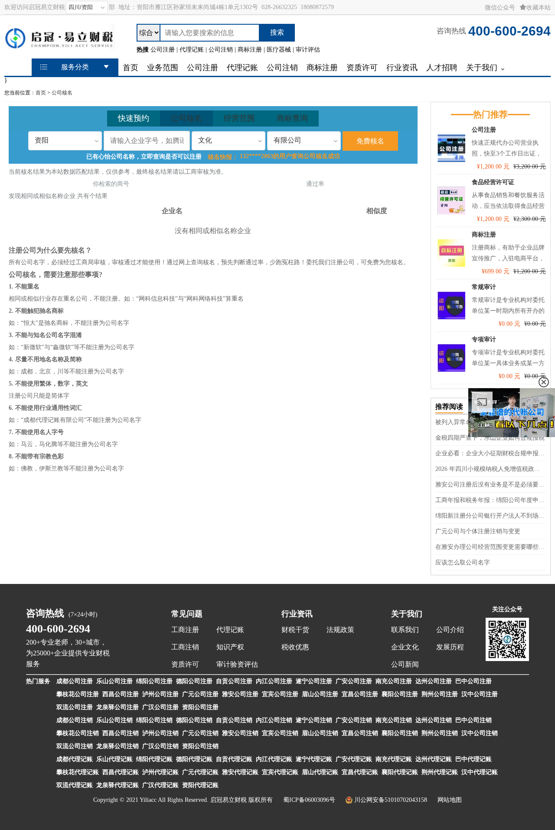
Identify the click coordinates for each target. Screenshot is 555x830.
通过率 (315, 184)
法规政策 (340, 629)
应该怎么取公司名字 (462, 562)
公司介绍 (450, 629)
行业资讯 (297, 614)
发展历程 (450, 647)
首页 (41, 93)
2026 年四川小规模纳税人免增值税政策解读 (490, 469)
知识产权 (230, 647)
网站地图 (449, 800)
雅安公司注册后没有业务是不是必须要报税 (490, 484)
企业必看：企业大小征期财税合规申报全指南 (490, 453)
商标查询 (292, 118)
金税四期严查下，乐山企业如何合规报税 (490, 437)
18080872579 (317, 7)
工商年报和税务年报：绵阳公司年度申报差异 (490, 500)
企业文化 (405, 647)
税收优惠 (295, 647)
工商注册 (185, 629)
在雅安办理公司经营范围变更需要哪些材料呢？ (490, 547)
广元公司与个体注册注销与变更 (477, 531)
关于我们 (406, 614)
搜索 (277, 32)
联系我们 (405, 629)
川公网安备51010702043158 (390, 800)
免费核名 (370, 141)
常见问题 (186, 614)
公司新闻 (405, 664)
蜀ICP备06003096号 (309, 800)
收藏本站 (538, 7)
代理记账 (230, 629)
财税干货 (295, 629)
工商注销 (185, 647)
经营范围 (239, 118)
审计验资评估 (237, 664)
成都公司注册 (74, 681)
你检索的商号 (111, 184)
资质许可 (185, 664)
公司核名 (62, 93)
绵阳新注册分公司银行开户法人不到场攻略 (490, 515)
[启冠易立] (59, 46)
